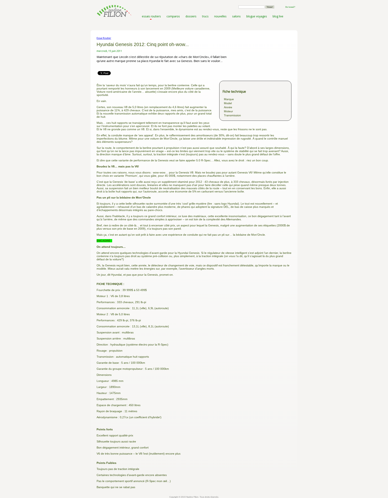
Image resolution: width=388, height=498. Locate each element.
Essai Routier (104, 38)
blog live (278, 16)
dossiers (191, 16)
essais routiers (151, 16)
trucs (205, 16)
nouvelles (220, 16)
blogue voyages (256, 16)
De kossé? (290, 7)
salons (236, 16)
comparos (173, 16)
